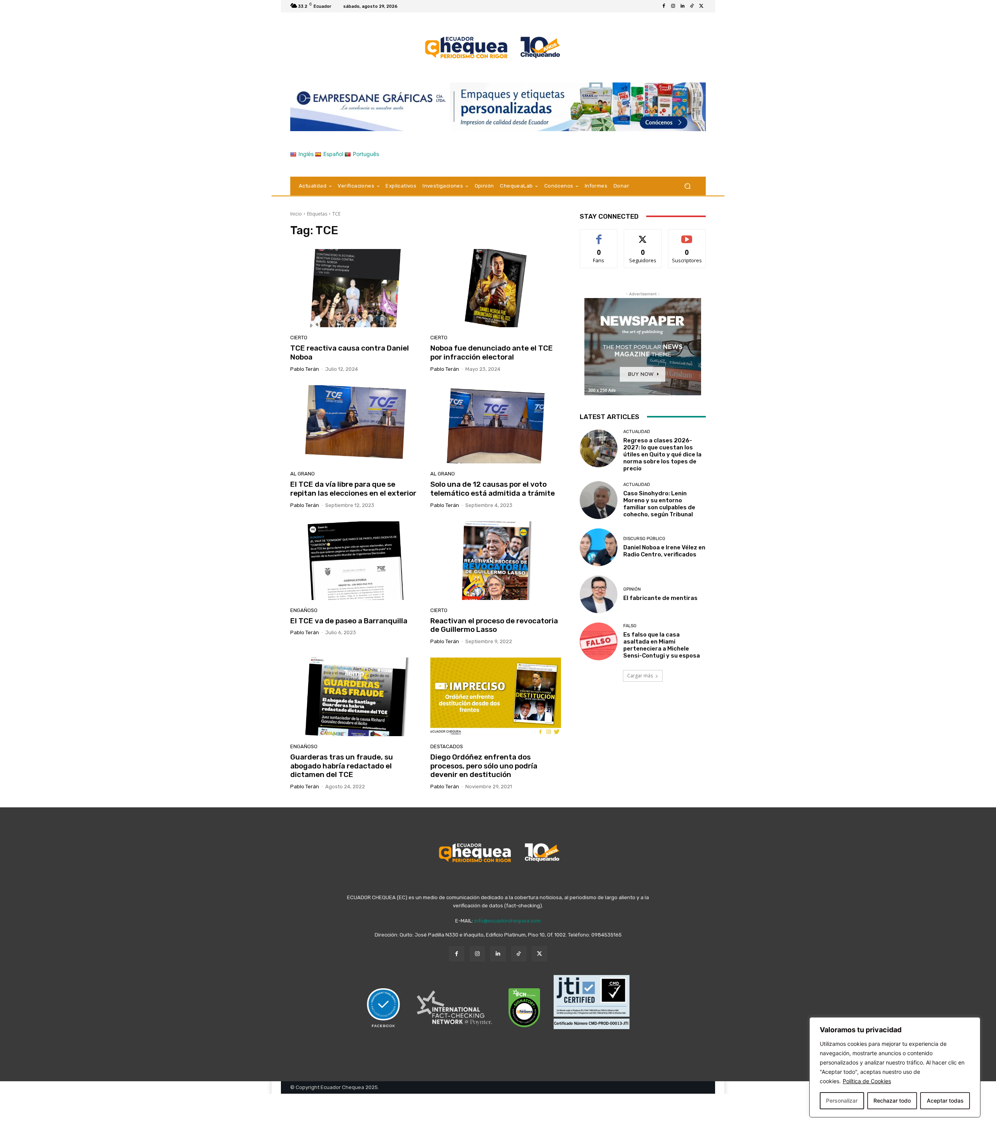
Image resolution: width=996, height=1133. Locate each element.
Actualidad (636, 432)
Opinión (632, 589)
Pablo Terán (304, 369)
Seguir (643, 235)
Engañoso (303, 610)
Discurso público (644, 539)
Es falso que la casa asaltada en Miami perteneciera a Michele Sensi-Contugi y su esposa (661, 645)
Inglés (306, 154)
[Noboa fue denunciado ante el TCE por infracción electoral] (495, 288)
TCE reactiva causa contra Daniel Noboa (349, 352)
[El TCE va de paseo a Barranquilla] (355, 560)
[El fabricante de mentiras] (598, 594)
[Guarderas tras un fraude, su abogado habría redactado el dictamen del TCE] (355, 697)
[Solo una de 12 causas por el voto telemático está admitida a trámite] (495, 424)
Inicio (296, 213)
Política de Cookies (867, 1081)
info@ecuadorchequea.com (507, 921)
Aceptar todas (945, 1100)
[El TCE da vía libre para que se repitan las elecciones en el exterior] (355, 424)
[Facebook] (663, 6)
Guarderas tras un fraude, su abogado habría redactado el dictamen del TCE (341, 765)
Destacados (446, 746)
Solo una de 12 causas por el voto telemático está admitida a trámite (492, 489)
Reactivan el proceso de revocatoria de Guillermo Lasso (494, 625)
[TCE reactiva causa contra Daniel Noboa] (355, 288)
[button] (687, 186)
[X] (701, 6)
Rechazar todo (892, 1100)
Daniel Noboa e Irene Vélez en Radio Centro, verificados (664, 551)
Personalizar (841, 1100)
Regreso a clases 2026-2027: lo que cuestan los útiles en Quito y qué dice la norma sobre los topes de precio (662, 454)
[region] (894, 1067)
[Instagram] (673, 6)
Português (366, 154)
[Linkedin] (682, 6)
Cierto (298, 337)
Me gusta (599, 235)
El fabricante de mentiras (660, 598)
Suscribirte (686, 235)
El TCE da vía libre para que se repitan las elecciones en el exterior (353, 489)
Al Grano (302, 473)
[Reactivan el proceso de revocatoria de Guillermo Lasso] (495, 560)
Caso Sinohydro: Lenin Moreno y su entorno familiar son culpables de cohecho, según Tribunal (659, 504)
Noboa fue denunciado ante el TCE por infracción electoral (491, 352)
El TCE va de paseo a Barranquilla (349, 620)
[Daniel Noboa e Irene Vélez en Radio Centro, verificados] (598, 547)
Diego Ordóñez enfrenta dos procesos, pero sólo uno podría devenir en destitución (483, 765)
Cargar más (640, 675)
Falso (630, 626)
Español (333, 154)
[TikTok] (691, 6)
